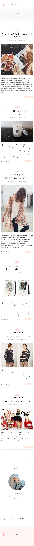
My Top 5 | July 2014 (17, 112)
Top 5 (17, 30)
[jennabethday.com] (10, 4)
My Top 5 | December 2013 (17, 335)
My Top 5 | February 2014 (17, 177)
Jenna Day (23, 40)
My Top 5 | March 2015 (17, 36)
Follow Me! (19, 518)
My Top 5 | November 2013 (17, 400)
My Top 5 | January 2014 (17, 267)
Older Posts (29, 457)
